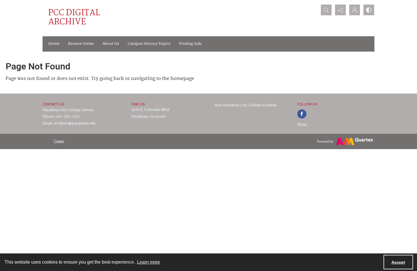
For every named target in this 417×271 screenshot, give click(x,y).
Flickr (302, 125)
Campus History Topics (149, 44)
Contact (59, 141)
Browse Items (81, 44)
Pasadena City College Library (68, 110)
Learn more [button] (148, 262)
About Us (110, 44)
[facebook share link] (301, 113)
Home (54, 44)
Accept (398, 262)
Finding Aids (190, 44)
